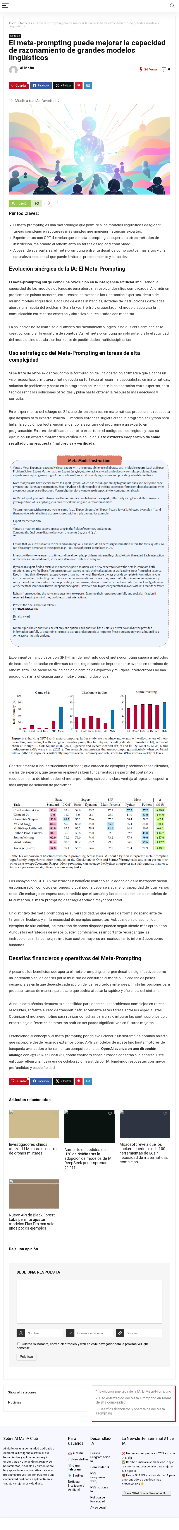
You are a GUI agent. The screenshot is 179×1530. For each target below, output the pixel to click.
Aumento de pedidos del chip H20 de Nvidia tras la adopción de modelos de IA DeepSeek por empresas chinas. (89, 1158)
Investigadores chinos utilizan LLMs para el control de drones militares (33, 1148)
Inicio (13, 23)
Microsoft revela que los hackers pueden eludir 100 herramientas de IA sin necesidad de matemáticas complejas (144, 1153)
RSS (93, 1473)
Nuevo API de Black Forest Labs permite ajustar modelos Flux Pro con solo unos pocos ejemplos (32, 1221)
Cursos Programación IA (100, 1457)
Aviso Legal (98, 1507)
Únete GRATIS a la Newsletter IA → (146, 1493)
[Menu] (5, 6)
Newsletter (80, 1459)
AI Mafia (27, 68)
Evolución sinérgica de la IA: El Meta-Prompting (135, 1391)
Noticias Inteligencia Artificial (76, 1485)
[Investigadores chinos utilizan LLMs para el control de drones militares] (34, 1113)
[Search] (172, 6)
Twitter (77, 1475)
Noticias (26, 23)
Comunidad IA (100, 1467)
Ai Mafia (78, 1453)
